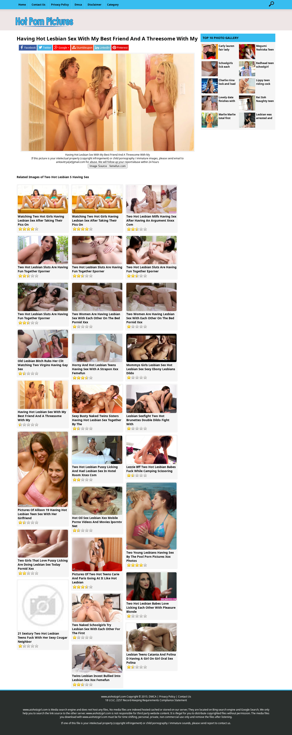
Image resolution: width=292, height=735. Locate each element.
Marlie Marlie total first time (227, 118)
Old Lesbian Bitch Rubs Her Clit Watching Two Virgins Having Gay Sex (43, 365)
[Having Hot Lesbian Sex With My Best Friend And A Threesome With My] (43, 408)
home (22, 4)
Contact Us (184, 696)
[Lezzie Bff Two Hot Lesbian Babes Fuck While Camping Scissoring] (152, 463)
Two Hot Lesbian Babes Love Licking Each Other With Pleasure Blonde (150, 607)
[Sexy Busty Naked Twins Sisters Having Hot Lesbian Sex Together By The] (97, 412)
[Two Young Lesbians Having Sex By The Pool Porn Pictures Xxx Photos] (152, 548)
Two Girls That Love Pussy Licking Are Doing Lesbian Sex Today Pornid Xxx (43, 564)
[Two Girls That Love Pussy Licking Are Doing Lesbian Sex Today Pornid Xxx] (43, 556)
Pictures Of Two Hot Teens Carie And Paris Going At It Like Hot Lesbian (95, 578)
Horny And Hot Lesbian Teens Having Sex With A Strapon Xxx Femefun (95, 369)
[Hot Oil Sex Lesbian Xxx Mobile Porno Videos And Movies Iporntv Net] (97, 514)
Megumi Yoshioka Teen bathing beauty (265, 51)
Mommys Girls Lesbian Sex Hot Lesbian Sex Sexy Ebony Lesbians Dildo (150, 369)
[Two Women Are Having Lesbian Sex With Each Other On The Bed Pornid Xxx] (97, 310)
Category (113, 4)
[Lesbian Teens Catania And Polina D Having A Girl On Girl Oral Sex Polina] (152, 650)
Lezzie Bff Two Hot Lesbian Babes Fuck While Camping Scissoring (151, 469)
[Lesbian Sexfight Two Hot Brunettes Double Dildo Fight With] (152, 412)
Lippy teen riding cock (263, 82)
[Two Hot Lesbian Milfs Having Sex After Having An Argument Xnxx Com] (152, 212)
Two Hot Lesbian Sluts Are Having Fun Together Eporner (43, 269)
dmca (78, 4)
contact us (38, 4)
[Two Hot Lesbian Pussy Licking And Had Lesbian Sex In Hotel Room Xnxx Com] (97, 463)
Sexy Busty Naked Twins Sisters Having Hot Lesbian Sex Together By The (96, 420)
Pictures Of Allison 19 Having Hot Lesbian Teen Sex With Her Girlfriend (42, 514)
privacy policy (60, 4)
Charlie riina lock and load (227, 82)
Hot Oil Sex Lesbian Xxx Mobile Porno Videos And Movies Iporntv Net (97, 522)
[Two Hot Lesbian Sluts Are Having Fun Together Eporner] (43, 263)
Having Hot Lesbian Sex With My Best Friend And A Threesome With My (42, 416)
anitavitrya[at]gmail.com (70, 162)
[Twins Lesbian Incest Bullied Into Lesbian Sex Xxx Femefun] (97, 672)
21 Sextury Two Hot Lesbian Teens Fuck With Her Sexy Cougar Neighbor (42, 637)
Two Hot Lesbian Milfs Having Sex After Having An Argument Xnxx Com (151, 220)
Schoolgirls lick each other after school (226, 68)
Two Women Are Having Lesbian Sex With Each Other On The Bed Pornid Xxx (96, 318)
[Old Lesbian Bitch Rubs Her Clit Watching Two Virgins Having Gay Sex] (43, 357)
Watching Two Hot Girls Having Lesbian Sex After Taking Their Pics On (41, 220)
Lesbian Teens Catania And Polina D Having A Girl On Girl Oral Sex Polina (151, 658)
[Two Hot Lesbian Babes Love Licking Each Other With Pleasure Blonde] (152, 599)
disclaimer (94, 4)
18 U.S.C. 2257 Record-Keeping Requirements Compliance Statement (146, 700)
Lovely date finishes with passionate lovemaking (227, 102)
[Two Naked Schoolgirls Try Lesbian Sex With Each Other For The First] (97, 621)
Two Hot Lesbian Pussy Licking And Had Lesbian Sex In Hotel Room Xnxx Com (95, 471)
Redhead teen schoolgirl (265, 65)
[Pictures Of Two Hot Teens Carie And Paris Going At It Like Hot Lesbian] (97, 570)
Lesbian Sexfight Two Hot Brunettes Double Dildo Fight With (147, 420)
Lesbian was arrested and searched (264, 118)
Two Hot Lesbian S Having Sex (66, 177)
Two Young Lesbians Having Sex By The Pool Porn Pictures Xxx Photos (150, 556)
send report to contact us (215, 723)
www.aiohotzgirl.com (113, 696)
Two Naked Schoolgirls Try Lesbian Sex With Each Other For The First (96, 629)
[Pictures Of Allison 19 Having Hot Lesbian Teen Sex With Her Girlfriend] (43, 506)
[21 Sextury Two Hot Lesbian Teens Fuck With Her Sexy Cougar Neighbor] (43, 629)
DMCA (152, 696)
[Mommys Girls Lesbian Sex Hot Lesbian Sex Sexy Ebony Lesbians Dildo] (152, 361)
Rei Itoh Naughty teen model (265, 100)
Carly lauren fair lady (226, 47)
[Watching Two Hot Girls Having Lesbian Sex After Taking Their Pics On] (43, 212)
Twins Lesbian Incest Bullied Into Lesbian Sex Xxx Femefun (96, 678)
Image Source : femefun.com (108, 166)
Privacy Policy (167, 696)
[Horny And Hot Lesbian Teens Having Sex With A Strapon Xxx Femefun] (97, 361)
